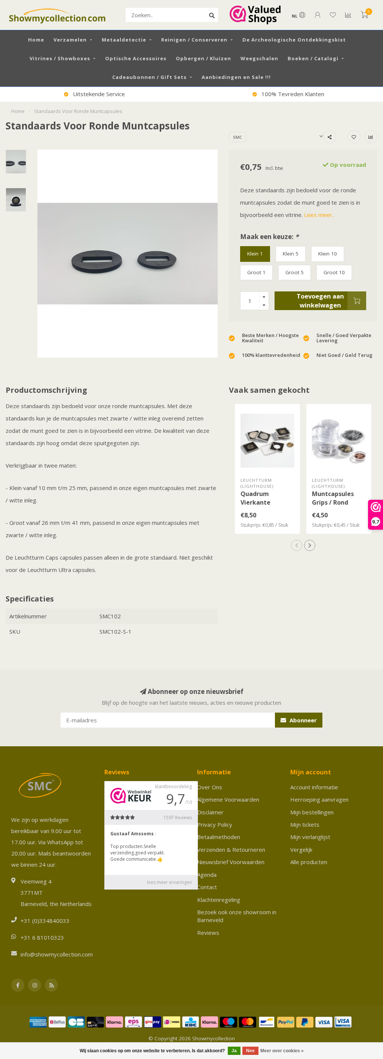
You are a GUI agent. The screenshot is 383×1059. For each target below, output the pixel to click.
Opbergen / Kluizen (203, 58)
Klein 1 (255, 253)
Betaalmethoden (218, 837)
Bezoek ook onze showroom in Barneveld (236, 916)
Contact (207, 887)
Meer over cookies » (282, 1050)
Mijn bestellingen (312, 812)
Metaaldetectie (124, 39)
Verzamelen (70, 39)
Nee (250, 1050)
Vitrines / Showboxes (60, 58)
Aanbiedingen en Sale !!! (236, 77)
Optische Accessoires (135, 58)
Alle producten (308, 862)
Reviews (208, 932)
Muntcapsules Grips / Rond (333, 498)
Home (36, 39)
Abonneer (302, 720)
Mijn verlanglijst (310, 837)
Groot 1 (256, 272)
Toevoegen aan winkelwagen (320, 300)
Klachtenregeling (218, 899)
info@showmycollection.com (57, 954)
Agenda (207, 874)
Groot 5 (294, 272)
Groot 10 (334, 272)
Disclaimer (210, 812)
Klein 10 (327, 253)
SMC (237, 137)
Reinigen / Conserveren (194, 39)
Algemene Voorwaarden (228, 799)
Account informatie (314, 787)
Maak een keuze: (269, 236)
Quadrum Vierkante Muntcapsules (261, 502)
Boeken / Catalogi (313, 58)
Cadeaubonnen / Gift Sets (149, 77)
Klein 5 (290, 253)
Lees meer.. (319, 214)
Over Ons (209, 787)
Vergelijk (301, 849)
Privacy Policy (214, 824)
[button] (296, 545)
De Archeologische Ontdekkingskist (294, 39)
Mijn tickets (304, 824)
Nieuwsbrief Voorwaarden (230, 862)
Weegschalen (259, 58)
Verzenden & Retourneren (231, 849)
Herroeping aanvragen (319, 799)
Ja (234, 1050)
